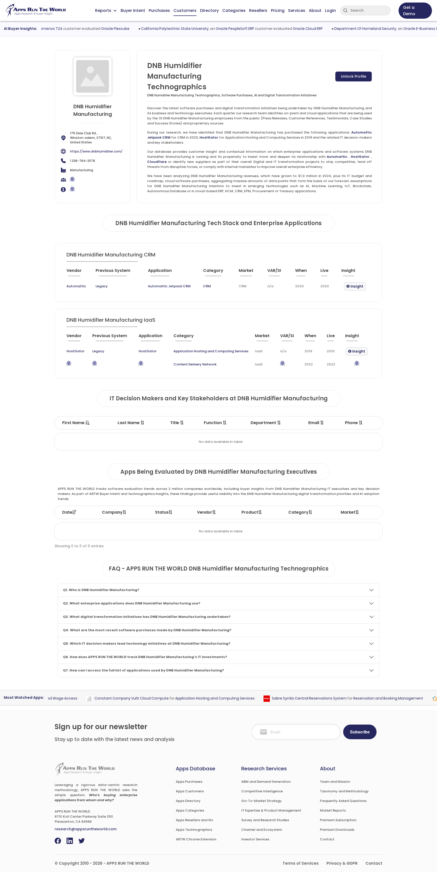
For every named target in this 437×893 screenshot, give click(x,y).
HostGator (209, 137)
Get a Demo (409, 11)
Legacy (102, 286)
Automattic (337, 156)
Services (296, 10)
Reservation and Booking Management (377, 698)
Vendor (204, 512)
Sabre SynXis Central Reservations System (298, 698)
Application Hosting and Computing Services (210, 351)
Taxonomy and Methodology (344, 791)
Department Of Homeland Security (354, 28)
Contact (327, 839)
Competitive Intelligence (262, 791)
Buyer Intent (133, 10)
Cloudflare (157, 161)
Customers (184, 10)
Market (348, 512)
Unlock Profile (353, 76)
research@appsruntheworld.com (86, 829)
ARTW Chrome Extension (196, 839)
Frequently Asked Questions (343, 800)
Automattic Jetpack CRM (169, 286)
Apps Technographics (194, 829)
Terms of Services (300, 863)
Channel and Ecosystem (261, 829)
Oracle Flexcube (104, 28)
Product (250, 512)
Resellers (258, 10)
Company (112, 512)
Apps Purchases (189, 781)
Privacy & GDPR (342, 863)
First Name (73, 423)
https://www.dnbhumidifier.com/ (96, 151)
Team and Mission (335, 781)
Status (162, 512)
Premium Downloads (337, 829)
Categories (234, 10)
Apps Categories (190, 810)
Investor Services (255, 839)
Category (298, 512)
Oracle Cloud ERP (296, 28)
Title (175, 423)
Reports (103, 10)
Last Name (129, 423)
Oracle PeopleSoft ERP (223, 28)
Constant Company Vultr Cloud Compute (120, 698)
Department (264, 423)
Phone (352, 423)
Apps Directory (188, 800)
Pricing (278, 10)
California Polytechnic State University (163, 28)
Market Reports (333, 810)
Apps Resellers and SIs (194, 820)
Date (67, 512)
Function (213, 423)
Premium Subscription (338, 820)
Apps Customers (190, 791)
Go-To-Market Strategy (261, 800)
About (315, 10)
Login (330, 10)
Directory (209, 10)
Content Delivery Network (194, 364)
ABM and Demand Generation (266, 781)
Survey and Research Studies (265, 820)
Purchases (159, 10)
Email (314, 423)
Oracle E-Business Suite (412, 28)
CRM (207, 286)
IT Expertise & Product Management (271, 810)
